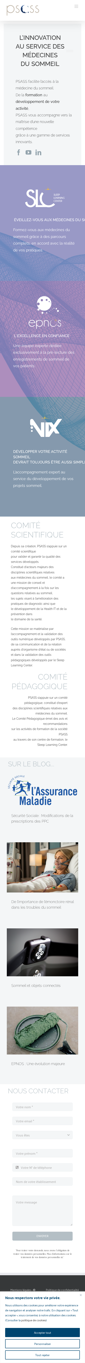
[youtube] (28, 152)
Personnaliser (42, 1343)
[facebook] (18, 152)
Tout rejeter (42, 1354)
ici (62, 1257)
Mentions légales (20, 1289)
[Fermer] (80, 1294)
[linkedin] (38, 152)
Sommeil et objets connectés (36, 985)
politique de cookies (33, 1320)
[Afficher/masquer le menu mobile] (76, 6)
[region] (42, 1327)
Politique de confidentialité (62, 1289)
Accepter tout (42, 1332)
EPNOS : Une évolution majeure (38, 1064)
